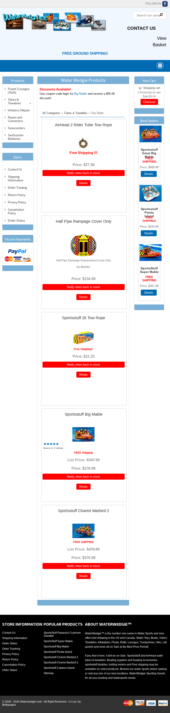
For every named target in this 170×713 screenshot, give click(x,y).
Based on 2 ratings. (53, 448)
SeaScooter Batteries (16, 136)
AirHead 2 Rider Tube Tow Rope (83, 125)
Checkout (149, 102)
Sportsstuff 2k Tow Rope (83, 318)
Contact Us (141, 28)
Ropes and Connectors (15, 119)
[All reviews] (51, 444)
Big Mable (80, 93)
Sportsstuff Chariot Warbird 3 (61, 662)
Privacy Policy (17, 202)
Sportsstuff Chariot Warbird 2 (83, 511)
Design (73, 701)
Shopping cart (151, 88)
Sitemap (49, 673)
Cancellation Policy (13, 664)
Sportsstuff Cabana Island (59, 667)
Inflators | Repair (19, 110)
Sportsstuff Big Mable (83, 414)
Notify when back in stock (83, 173)
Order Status (16, 220)
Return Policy (16, 195)
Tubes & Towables (14, 101)
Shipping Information (15, 178)
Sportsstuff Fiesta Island (149, 212)
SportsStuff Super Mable (149, 270)
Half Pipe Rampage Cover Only (83, 221)
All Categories (51, 113)
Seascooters (16, 128)
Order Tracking (17, 187)
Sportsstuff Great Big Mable (149, 153)
